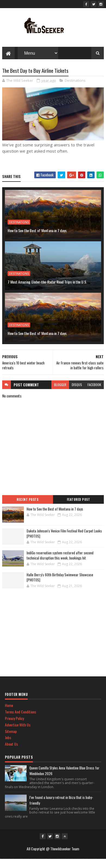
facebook (94, 384)
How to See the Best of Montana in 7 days (37, 230)
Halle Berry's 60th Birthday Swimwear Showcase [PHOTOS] (60, 577)
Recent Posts (27, 499)
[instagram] (101, 4)
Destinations (75, 80)
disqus (77, 384)
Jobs (8, 737)
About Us (11, 744)
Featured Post (78, 499)
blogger (60, 384)
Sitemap (11, 731)
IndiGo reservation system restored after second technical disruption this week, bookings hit (60, 555)
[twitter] (93, 4)
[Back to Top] (65, 836)
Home (9, 705)
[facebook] (86, 4)
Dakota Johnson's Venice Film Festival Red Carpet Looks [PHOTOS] (64, 533)
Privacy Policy (14, 718)
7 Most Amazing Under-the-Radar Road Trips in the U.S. (47, 282)
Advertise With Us (17, 725)
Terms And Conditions (20, 712)
